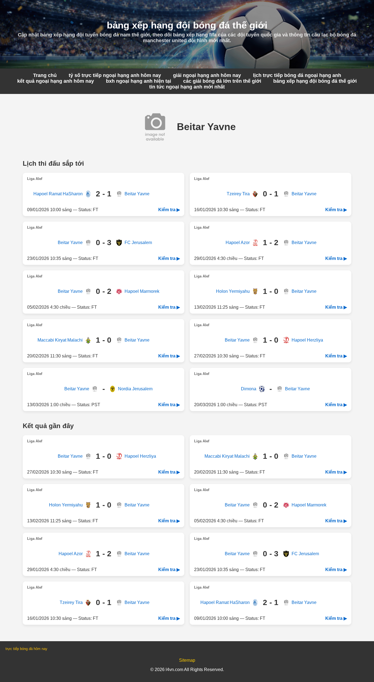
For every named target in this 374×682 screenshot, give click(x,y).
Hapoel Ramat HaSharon (58, 193)
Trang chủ (45, 75)
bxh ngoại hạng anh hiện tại (138, 81)
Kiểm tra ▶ (169, 209)
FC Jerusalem (138, 242)
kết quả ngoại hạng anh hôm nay (55, 81)
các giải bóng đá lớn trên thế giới (222, 81)
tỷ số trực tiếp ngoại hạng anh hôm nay (115, 75)
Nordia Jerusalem (135, 388)
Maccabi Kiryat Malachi (60, 340)
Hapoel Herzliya (307, 340)
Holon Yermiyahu (233, 291)
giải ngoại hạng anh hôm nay (207, 75)
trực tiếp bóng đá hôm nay (26, 649)
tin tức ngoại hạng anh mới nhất (187, 87)
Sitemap (187, 660)
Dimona (248, 388)
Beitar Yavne (137, 193)
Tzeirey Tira (238, 193)
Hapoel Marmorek (142, 291)
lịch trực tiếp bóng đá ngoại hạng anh (297, 75)
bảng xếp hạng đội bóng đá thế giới (315, 81)
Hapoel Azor (238, 242)
